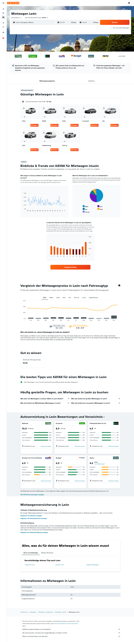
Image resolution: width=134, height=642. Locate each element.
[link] (70, 267)
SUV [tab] (64, 297)
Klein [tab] (44, 297)
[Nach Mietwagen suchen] (3, 17)
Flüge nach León (30, 565)
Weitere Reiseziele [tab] (47, 553)
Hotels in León (59, 565)
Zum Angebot (34, 125)
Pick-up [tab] (76, 297)
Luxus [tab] (84, 297)
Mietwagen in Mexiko (61, 612)
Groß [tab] (58, 297)
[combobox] (16, 18)
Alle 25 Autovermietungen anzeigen (32, 494)
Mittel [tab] (51, 297)
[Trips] (3, 32)
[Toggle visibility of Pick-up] (86, 212)
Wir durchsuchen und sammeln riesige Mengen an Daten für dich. (44, 633)
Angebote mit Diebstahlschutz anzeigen (33, 518)
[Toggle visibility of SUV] (99, 206)
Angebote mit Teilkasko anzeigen (31, 516)
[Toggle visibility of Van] (85, 209)
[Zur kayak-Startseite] (13, 3)
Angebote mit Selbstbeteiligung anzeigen (34, 532)
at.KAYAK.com (24, 612)
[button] (3, 3)
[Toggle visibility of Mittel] (85, 206)
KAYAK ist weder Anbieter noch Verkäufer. (36, 629)
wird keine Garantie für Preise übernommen (66, 623)
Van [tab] (70, 297)
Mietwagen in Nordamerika (45, 612)
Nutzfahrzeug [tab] (93, 297)
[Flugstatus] (3, 27)
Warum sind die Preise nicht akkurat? (35, 636)
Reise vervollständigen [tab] (31, 553)
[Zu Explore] (3, 23)
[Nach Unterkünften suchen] (3, 13)
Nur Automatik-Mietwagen (121, 28)
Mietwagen (33, 612)
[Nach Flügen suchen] (3, 9)
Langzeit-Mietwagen (92, 565)
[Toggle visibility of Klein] (100, 209)
